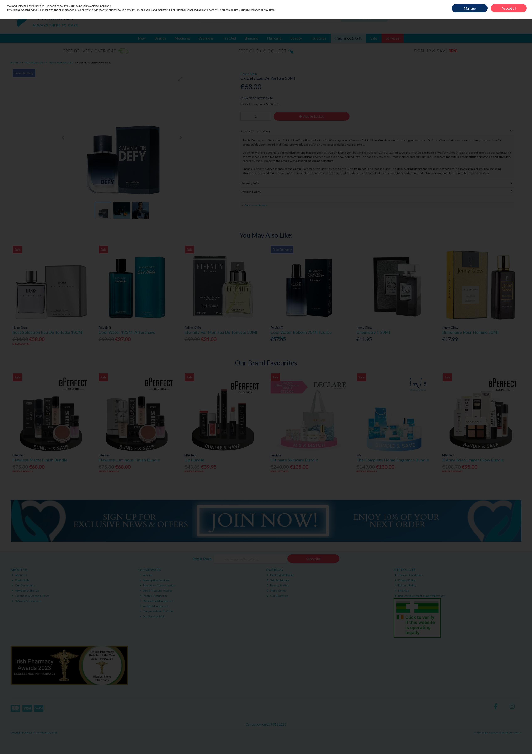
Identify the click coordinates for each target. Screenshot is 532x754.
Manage (470, 8)
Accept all (509, 8)
